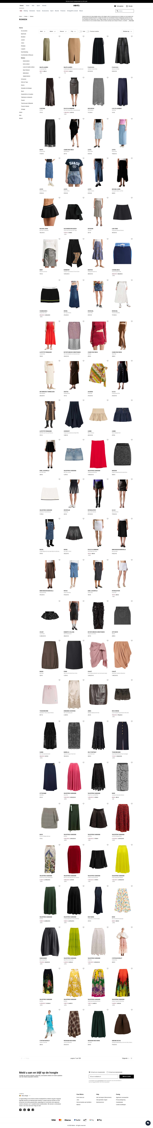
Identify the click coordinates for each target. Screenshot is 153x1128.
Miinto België (25, 1095)
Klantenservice (100, 1102)
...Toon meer (131, 20)
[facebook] (33, 1110)
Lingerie (23, 49)
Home (20, 16)
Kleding (26, 10)
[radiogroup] (111, 1072)
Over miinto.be (80, 1097)
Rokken (23, 58)
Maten (51, 31)
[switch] (82, 31)
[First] (22, 1058)
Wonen (21, 118)
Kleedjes (23, 46)
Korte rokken (26, 64)
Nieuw (81, 10)
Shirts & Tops (24, 82)
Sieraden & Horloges (26, 88)
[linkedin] (24, 1110)
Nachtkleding (24, 52)
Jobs (77, 1099)
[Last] (131, 1058)
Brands (57, 10)
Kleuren (62, 31)
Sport (51, 10)
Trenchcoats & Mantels (27, 103)
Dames (22, 5)
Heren (27, 5)
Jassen (23, 40)
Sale (21, 10)
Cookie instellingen (121, 1104)
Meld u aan (127, 1076)
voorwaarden (100, 1080)
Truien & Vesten (25, 106)
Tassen (38, 10)
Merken (78, 1104)
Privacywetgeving (120, 1099)
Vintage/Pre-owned (72, 10)
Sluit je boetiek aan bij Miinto (83, 1102)
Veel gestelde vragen (101, 1099)
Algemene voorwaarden (122, 1097)
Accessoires (45, 10)
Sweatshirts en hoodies (27, 94)
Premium (62, 10)
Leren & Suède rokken (29, 67)
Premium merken (94, 31)
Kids (33, 5)
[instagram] (20, 1110)
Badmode (23, 33)
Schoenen (32, 10)
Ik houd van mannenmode (115, 1072)
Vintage (23, 109)
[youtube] (28, 1110)
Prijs (72, 31)
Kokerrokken (26, 61)
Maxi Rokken (26, 70)
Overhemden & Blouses (27, 55)
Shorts (22, 85)
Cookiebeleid (119, 1102)
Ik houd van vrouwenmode (98, 1072)
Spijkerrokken (26, 76)
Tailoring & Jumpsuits (26, 97)
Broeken (23, 36)
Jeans (22, 43)
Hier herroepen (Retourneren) (103, 1097)
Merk (41, 31)
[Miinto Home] (76, 6)
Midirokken (26, 73)
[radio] (89, 1072)
